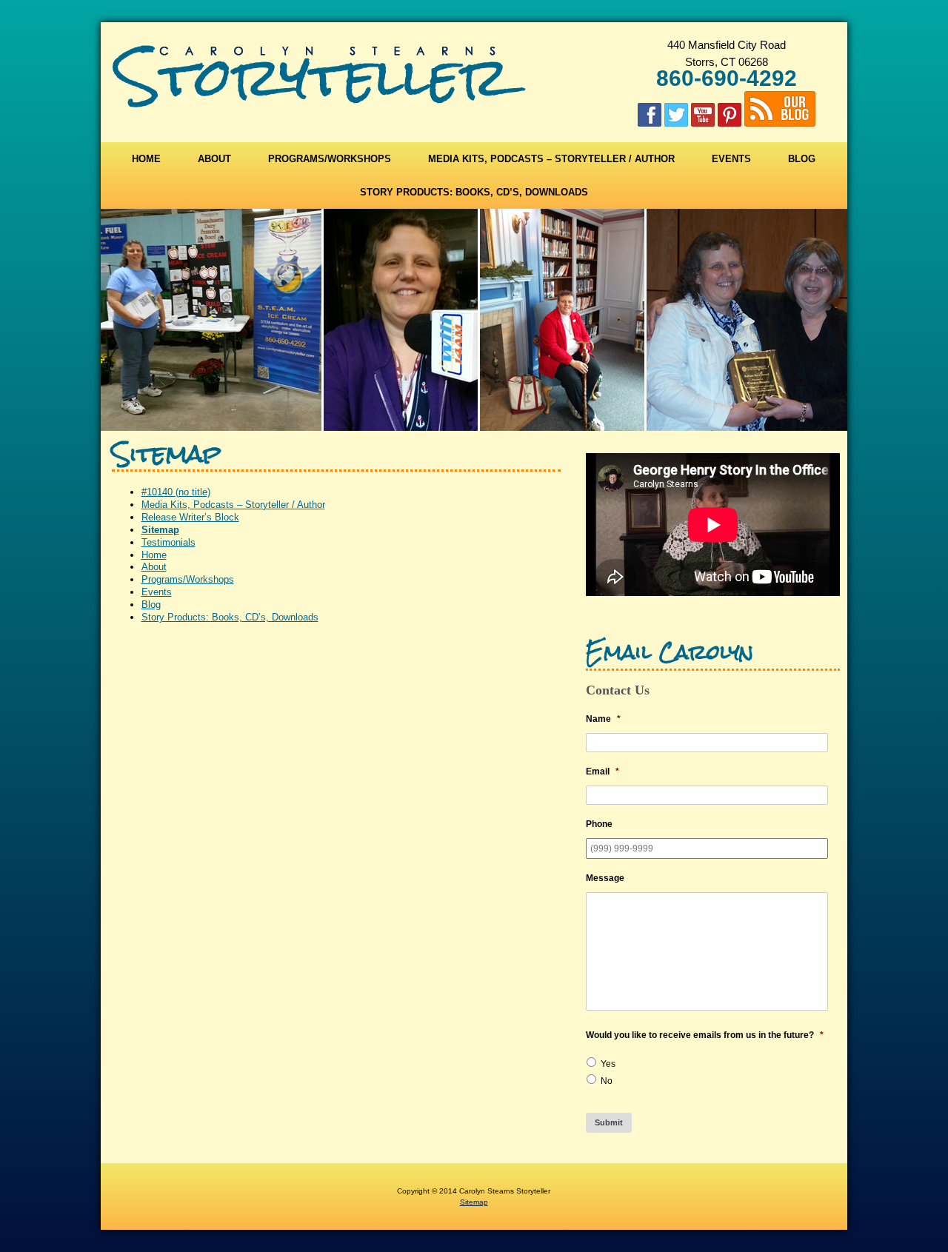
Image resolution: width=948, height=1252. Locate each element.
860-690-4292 (726, 78)
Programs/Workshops (329, 158)
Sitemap (160, 529)
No (606, 1081)
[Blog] (779, 119)
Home (146, 158)
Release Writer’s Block (190, 517)
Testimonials (168, 542)
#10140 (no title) (175, 492)
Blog (801, 158)
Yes (608, 1064)
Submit (609, 1122)
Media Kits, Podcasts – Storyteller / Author (551, 158)
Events (731, 158)
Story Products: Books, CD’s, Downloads (474, 192)
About (214, 158)
